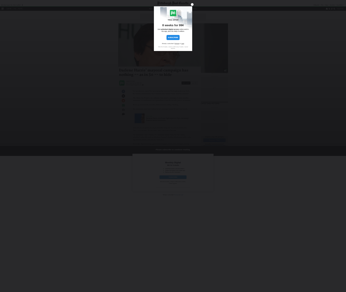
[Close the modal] (192, 4)
